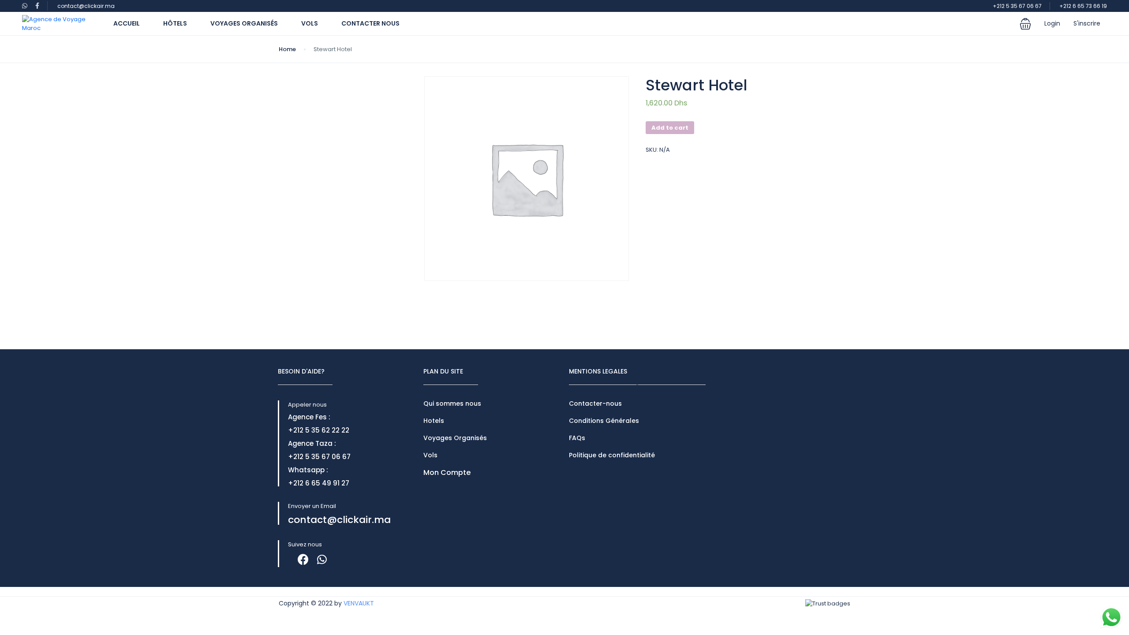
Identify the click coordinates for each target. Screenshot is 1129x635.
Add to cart (669, 127)
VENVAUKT (359, 603)
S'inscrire (1086, 23)
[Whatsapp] (321, 559)
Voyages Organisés (244, 23)
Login (1052, 23)
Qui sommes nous (452, 403)
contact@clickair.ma (86, 6)
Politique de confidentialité (612, 455)
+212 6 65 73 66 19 (1083, 6)
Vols (309, 23)
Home (287, 49)
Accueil (126, 23)
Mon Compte (447, 472)
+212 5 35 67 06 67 (1017, 6)
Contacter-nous (595, 403)
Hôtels (175, 23)
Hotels (433, 420)
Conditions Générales (604, 420)
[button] (1025, 24)
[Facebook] (303, 559)
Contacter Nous (370, 23)
